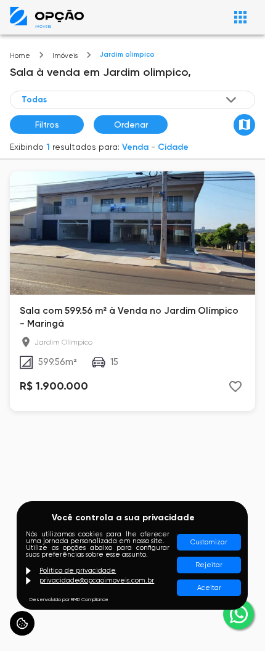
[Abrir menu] (240, 17)
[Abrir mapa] (244, 125)
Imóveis (65, 56)
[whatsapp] (238, 614)
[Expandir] (231, 99)
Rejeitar (208, 565)
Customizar (208, 542)
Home (20, 56)
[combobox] (130, 99)
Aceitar (209, 588)
